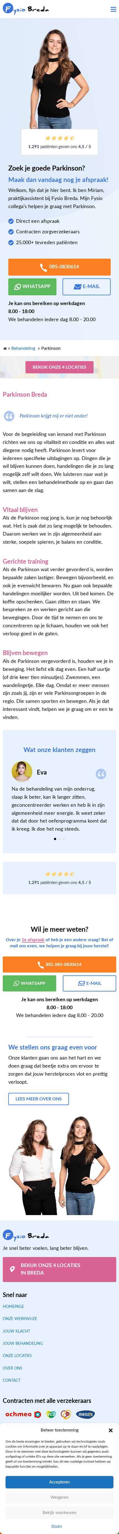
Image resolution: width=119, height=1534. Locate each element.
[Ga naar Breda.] (5, 347)
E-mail (91, 286)
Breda (27, 9)
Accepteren (59, 1482)
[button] (110, 1430)
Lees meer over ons (38, 1099)
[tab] (55, 839)
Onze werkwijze (20, 1319)
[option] (59, 797)
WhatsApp (36, 286)
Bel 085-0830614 (63, 964)
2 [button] (59, 839)
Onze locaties (17, 1356)
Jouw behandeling (23, 1344)
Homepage (13, 1307)
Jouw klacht (16, 1331)
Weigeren (59, 1497)
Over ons (12, 1368)
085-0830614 (64, 266)
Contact (11, 1381)
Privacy (56, 1526)
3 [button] (64, 839)
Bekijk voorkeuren (59, 1513)
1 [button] (55, 839)
